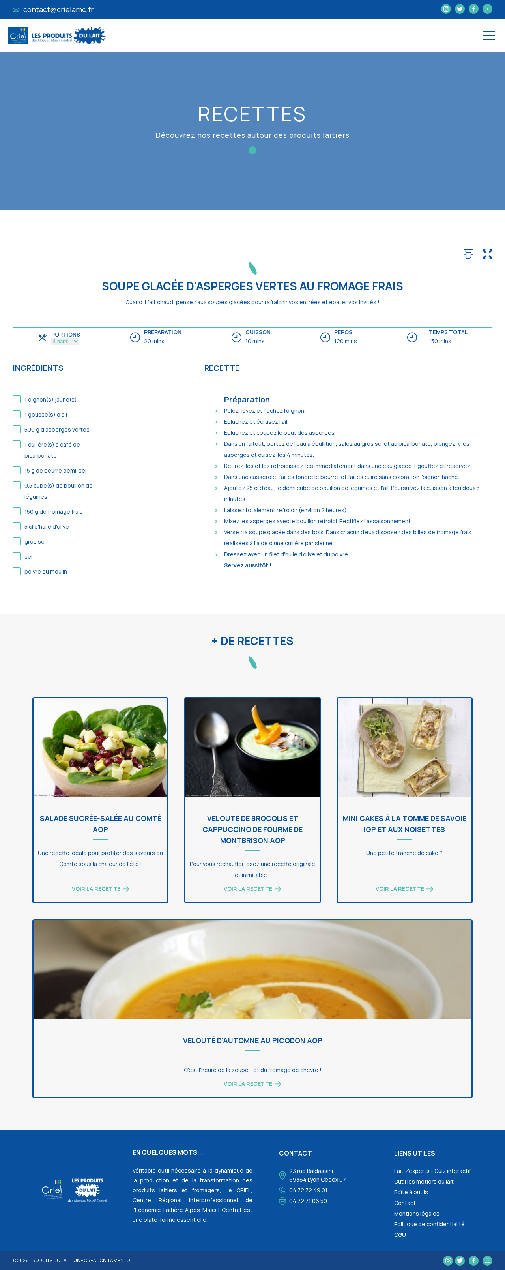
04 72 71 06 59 (308, 1201)
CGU (400, 1234)
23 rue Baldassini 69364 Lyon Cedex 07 (317, 1175)
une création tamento (101, 1260)
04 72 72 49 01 (308, 1190)
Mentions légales (417, 1213)
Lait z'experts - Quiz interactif (432, 1171)
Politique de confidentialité (429, 1224)
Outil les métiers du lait (424, 1181)
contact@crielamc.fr (58, 9)
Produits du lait (50, 1260)
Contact (405, 1202)
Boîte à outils (411, 1192)
